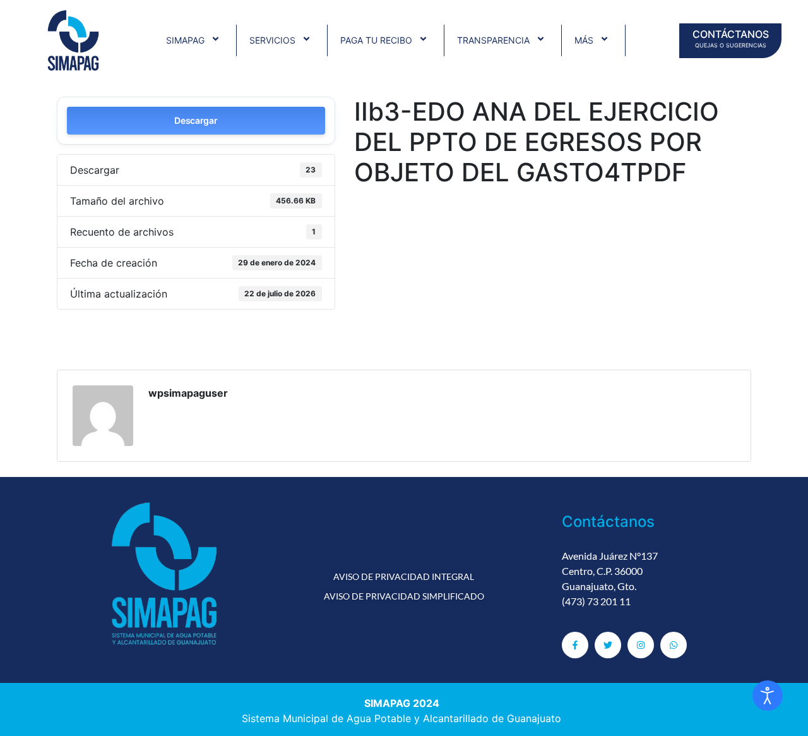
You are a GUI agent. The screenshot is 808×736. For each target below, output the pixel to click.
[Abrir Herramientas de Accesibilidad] (767, 695)
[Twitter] (608, 645)
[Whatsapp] (673, 645)
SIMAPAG (185, 40)
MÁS (583, 40)
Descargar (195, 120)
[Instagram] (640, 645)
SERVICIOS (272, 40)
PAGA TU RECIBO (376, 40)
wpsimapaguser (188, 393)
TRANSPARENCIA (493, 40)
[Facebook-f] (575, 645)
